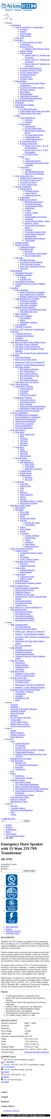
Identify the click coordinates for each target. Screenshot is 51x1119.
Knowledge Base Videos (24, 795)
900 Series (28, 480)
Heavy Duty (24, 512)
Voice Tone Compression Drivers (32, 266)
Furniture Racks (26, 473)
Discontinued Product (18, 609)
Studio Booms (25, 529)
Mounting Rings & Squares (35, 238)
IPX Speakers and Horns (29, 369)
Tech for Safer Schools (19, 722)
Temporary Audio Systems (25, 674)
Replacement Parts (32, 546)
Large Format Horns (27, 118)
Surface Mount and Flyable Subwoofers (35, 111)
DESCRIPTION (12, 927)
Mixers (22, 320)
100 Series (24, 445)
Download (10, 1062)
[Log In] (7, 15)
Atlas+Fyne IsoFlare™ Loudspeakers (29, 27)
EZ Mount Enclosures (33, 204)
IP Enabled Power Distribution (26, 415)
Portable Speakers (22, 243)
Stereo (22, 555)
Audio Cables (20, 574)
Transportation (15, 720)
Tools (12, 741)
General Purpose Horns (33, 139)
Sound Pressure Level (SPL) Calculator (30, 750)
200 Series (24, 443)
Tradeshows (19, 776)
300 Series (24, 454)
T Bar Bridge (30, 241)
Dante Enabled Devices (19, 586)
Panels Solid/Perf (26, 495)
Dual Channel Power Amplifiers (32, 294)
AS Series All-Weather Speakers (32, 88)
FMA (22, 436)
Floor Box (24, 564)
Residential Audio (26, 249)
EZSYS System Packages (25, 676)
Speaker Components (23, 187)
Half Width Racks (26, 462)
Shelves (23, 497)
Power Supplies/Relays (23, 426)
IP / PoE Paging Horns (33, 128)
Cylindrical (29, 219)
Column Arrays (21, 605)
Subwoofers (19, 107)
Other (22, 488)
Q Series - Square (31, 213)
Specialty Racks (21, 458)
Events (13, 774)
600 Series (24, 452)
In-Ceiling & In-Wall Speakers (31, 262)
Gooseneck (29, 542)
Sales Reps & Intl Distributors (21, 810)
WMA (22, 449)
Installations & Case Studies (20, 758)
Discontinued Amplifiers (24, 616)
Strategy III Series (26, 47)
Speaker (23, 531)
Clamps (27, 540)
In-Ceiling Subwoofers (28, 109)
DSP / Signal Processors (19, 384)
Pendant (23, 32)
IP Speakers (19, 103)
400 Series (28, 477)
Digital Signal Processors (24, 590)
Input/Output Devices (23, 601)
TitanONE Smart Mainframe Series (33, 309)
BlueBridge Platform (23, 398)
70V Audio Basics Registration (26, 784)
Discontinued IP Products (24, 618)
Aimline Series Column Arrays (31, 178)
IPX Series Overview (23, 680)
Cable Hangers (30, 538)
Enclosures (24, 269)
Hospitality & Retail (17, 711)
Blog (12, 771)
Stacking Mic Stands (27, 518)
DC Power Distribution (24, 428)
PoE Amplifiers (21, 325)
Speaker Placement (22, 743)
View (3, 1062)
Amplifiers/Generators (23, 275)
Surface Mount (25, 34)
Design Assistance (17, 733)
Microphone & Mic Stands (20, 505)
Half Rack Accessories (33, 469)
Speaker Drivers (26, 189)
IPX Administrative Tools (29, 376)
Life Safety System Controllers (26, 344)
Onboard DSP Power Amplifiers (27, 299)
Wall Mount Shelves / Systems (31, 501)
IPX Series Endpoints (23, 645)
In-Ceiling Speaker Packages (31, 68)
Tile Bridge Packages (28, 75)
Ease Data (19, 767)
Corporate (14, 705)
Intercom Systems (17, 661)
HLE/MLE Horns (31, 154)
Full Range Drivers (32, 191)
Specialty (23, 521)
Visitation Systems (22, 667)
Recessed (28, 215)
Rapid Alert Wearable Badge (26, 360)
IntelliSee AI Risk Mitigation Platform (30, 365)
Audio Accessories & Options (21, 549)
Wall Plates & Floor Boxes (25, 561)
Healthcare (14, 707)
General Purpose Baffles (34, 206)
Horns (17, 116)
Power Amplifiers (21, 290)
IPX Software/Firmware (29, 380)
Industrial (13, 715)
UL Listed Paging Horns (34, 135)
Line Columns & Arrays (24, 176)
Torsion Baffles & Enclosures (36, 217)
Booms (22, 527)
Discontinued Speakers (23, 612)
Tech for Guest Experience (20, 726)
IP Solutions (14, 355)
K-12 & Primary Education (20, 718)
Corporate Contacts (17, 808)
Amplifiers (14, 288)
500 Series (24, 441)
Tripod (22, 516)
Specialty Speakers (22, 245)
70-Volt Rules (20, 746)
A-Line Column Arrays (28, 185)
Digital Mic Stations (22, 592)
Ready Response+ (17, 737)
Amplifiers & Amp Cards (24, 594)
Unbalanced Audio (27, 577)
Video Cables (20, 568)
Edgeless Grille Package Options (37, 49)
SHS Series (19, 38)
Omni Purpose (30, 126)
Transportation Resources (24, 752)
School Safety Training (23, 778)
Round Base (24, 514)
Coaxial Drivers (26, 77)
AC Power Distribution (19, 413)
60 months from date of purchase (36, 1052)
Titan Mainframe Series (28, 312)
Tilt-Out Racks (25, 456)
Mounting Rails (30, 236)
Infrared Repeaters (22, 581)
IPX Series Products (22, 367)
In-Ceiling (24, 29)
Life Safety (19, 258)
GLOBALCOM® (22, 682)
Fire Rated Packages (27, 260)
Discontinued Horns (22, 614)
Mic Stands (19, 510)
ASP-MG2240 (25, 279)
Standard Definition (27, 570)
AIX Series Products (23, 357)
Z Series (23, 277)
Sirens (22, 156)
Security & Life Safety (18, 678)
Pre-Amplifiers (25, 318)
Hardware (23, 493)
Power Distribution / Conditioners (27, 417)
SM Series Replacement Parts (31, 98)
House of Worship (17, 713)
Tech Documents (16, 761)
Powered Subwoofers (33, 256)
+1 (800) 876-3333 (8, 819)
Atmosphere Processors (24, 273)
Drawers (23, 499)
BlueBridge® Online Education (32, 408)
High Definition (26, 572)
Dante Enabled (25, 36)
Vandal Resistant (26, 94)
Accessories (24, 167)
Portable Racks (25, 471)
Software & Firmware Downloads (32, 406)
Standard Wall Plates (27, 566)
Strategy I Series (26, 53)
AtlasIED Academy (17, 780)
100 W (27, 159)
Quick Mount (30, 544)
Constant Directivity (32, 137)
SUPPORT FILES (13, 933)
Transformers (25, 197)
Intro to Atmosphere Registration (27, 787)
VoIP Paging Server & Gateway (27, 382)
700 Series (24, 439)
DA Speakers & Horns (23, 603)
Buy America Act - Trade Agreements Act (26, 607)
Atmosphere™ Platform (24, 386)
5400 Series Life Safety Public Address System (28, 342)
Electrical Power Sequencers (26, 419)
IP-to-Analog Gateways (29, 374)
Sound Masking (16, 271)
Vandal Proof (30, 208)
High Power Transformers (34, 174)
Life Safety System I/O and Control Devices (31, 353)
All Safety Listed (26, 79)
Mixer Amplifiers (21, 314)
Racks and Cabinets (17, 430)
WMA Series (29, 464)
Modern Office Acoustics (19, 724)
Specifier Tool (20, 748)
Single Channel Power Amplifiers (32, 292)
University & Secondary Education (23, 709)
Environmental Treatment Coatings (28, 583)
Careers (13, 815)
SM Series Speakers (27, 90)
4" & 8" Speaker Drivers (29, 72)
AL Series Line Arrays (28, 182)
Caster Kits (24, 484)
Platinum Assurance (17, 735)
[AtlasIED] (19, 10)
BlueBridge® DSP (22, 698)
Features (9, 929)
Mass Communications (19, 625)
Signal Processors (26, 389)
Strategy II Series (26, 51)
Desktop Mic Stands (32, 523)
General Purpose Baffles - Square (37, 221)
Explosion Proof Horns (28, 144)
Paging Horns (25, 124)
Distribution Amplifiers (28, 322)
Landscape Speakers (27, 247)
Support (13, 730)
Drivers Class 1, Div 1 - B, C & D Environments (36, 147)
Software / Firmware (18, 799)
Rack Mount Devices (28, 402)
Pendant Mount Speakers (24, 100)
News (12, 812)
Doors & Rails (25, 486)
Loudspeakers (15, 25)
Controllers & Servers (23, 334)
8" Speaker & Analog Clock (35, 232)
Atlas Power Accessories (24, 424)
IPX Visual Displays (27, 371)
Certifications (20, 769)
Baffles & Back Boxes (28, 200)
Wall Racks (19, 447)
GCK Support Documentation (26, 765)
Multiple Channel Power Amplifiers (33, 297)
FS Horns (28, 122)
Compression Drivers (33, 161)
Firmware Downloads (28, 395)
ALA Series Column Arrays (30, 180)
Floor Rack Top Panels (28, 503)
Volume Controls (21, 551)
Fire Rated (28, 230)
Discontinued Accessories (24, 620)
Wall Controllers (26, 404)
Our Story (14, 806)
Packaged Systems (17, 671)
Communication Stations (24, 336)
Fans (21, 490)
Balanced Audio (26, 579)
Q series (28, 210)
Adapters (28, 169)
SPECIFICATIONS (13, 931)
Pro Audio (28, 251)
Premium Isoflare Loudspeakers (27, 588)
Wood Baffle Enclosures (29, 96)
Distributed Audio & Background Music (25, 690)
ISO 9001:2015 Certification (11, 1111)
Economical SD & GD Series (31, 70)
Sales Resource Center (18, 802)
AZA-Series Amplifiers (28, 303)
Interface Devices (21, 340)
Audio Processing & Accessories (27, 411)
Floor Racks (19, 432)
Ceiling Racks (25, 460)
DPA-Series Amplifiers (28, 305)
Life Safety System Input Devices (27, 347)
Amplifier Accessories (23, 327)
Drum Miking (30, 525)
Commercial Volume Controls (31, 553)
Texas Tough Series (27, 434)
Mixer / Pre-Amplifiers (23, 316)
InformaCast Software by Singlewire (30, 362)
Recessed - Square (31, 223)
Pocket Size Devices (27, 400)
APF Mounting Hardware (34, 172)
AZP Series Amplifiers (28, 301)
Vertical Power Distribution (25, 421)
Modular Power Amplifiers (25, 307)
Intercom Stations (21, 665)
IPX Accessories (26, 378)
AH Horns (29, 120)
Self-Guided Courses (23, 782)
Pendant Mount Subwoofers (30, 113)
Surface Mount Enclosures (34, 234)
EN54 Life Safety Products (30, 264)
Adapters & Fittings (32, 536)
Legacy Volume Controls (29, 559)
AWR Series (29, 467)
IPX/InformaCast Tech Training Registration (31, 789)
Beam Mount (25, 92)
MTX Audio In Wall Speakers (36, 253)
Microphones (20, 508)
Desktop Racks (25, 475)
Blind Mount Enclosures (34, 202)
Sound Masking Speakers (24, 105)
